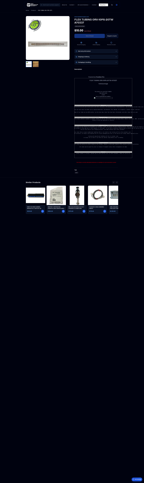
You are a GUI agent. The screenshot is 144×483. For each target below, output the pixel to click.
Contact (94, 5)
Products (33, 10)
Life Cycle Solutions (83, 5)
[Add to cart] (42, 211)
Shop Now (103, 5)
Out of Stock (90, 36)
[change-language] (117, 5)
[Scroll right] (117, 182)
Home (27, 10)
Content (71, 5)
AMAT (76, 172)
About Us (64, 5)
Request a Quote (112, 36)
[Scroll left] (113, 182)
